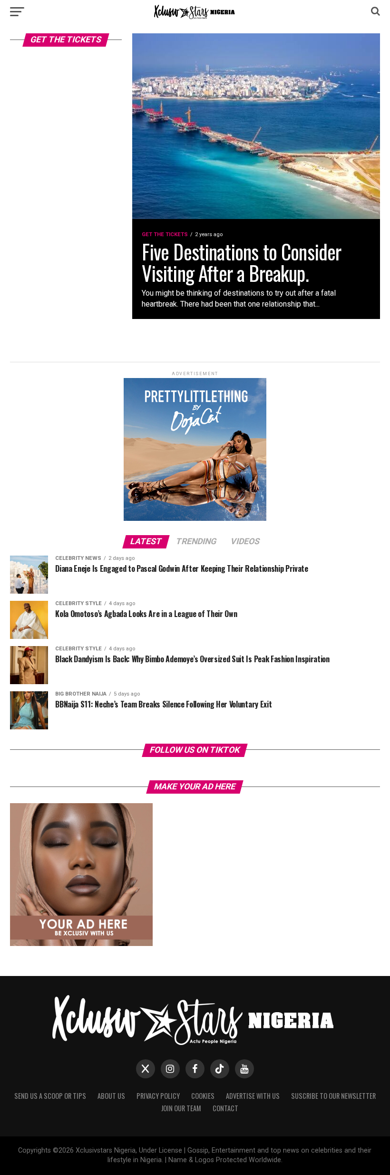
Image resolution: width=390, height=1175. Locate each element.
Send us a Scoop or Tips (50, 1096)
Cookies (202, 1096)
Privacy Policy (158, 1096)
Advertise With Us (253, 1096)
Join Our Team (181, 1108)
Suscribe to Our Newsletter (333, 1096)
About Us (111, 1096)
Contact (225, 1108)
